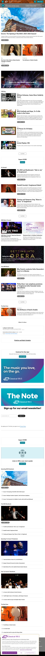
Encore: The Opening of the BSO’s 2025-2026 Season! (18, 34)
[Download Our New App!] (22, 371)
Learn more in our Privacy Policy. (26, 649)
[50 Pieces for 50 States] (8, 131)
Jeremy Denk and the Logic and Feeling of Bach (12, 632)
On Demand (4, 167)
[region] (20, 644)
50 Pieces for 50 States (24, 129)
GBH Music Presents (6, 220)
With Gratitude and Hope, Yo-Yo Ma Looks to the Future (28, 112)
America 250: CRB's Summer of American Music (22, 82)
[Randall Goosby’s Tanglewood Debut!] (8, 188)
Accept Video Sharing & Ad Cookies (9, 652)
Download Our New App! (22, 352)
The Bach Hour (24, 58)
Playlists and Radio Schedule (22, 340)
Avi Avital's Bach (6, 628)
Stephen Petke (19, 98)
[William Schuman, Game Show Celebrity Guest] (8, 97)
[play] (3, 5)
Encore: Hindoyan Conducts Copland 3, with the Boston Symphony (16, 495)
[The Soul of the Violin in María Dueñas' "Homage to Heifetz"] (11, 50)
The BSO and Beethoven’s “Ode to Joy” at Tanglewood (29, 171)
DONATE (22, 162)
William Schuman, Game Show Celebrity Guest (30, 96)
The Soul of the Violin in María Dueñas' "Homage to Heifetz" (10, 60)
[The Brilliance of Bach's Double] (32, 50)
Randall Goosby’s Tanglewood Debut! (29, 185)
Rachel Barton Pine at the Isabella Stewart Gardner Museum (15, 566)
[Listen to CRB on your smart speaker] (22, 453)
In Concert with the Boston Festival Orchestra (12, 592)
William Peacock (19, 130)
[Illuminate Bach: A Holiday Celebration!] (33, 228)
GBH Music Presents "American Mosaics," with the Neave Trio (11, 236)
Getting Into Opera (7, 256)
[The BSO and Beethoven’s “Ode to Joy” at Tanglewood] (8, 173)
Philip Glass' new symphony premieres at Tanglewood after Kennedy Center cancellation (29, 286)
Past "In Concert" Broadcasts (8, 571)
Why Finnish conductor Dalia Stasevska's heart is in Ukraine (30, 270)
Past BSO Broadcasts (6, 504)
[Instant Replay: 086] (8, 145)
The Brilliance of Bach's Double (30, 60)
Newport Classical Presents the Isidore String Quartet (14, 563)
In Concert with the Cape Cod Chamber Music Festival (14, 599)
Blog (2, 58)
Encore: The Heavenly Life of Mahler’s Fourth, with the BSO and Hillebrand (18, 499)
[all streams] (43, 5)
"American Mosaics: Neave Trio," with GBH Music (12, 559)
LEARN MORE (22, 356)
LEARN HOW (22, 463)
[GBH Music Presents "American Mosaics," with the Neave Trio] (11, 228)
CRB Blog (3, 91)
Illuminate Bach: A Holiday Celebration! (32, 235)
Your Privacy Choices (30, 652)
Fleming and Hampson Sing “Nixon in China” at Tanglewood (29, 200)
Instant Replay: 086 (23, 143)
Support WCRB (22, 159)
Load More (22, 153)
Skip (21, 652)
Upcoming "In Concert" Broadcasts (9, 539)
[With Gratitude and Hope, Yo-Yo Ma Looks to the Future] (8, 113)
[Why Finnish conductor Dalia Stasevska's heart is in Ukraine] (8, 272)
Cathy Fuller (3, 63)
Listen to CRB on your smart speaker (22, 461)
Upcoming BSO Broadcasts (7, 469)
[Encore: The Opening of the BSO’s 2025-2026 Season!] (22, 20)
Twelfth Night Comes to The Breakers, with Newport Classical (15, 595)
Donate (40, 1)
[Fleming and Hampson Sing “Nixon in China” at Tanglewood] (8, 203)
